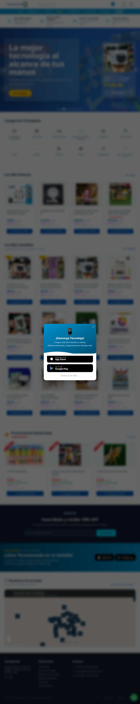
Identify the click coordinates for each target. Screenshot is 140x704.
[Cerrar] (93, 326)
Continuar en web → (70, 375)
